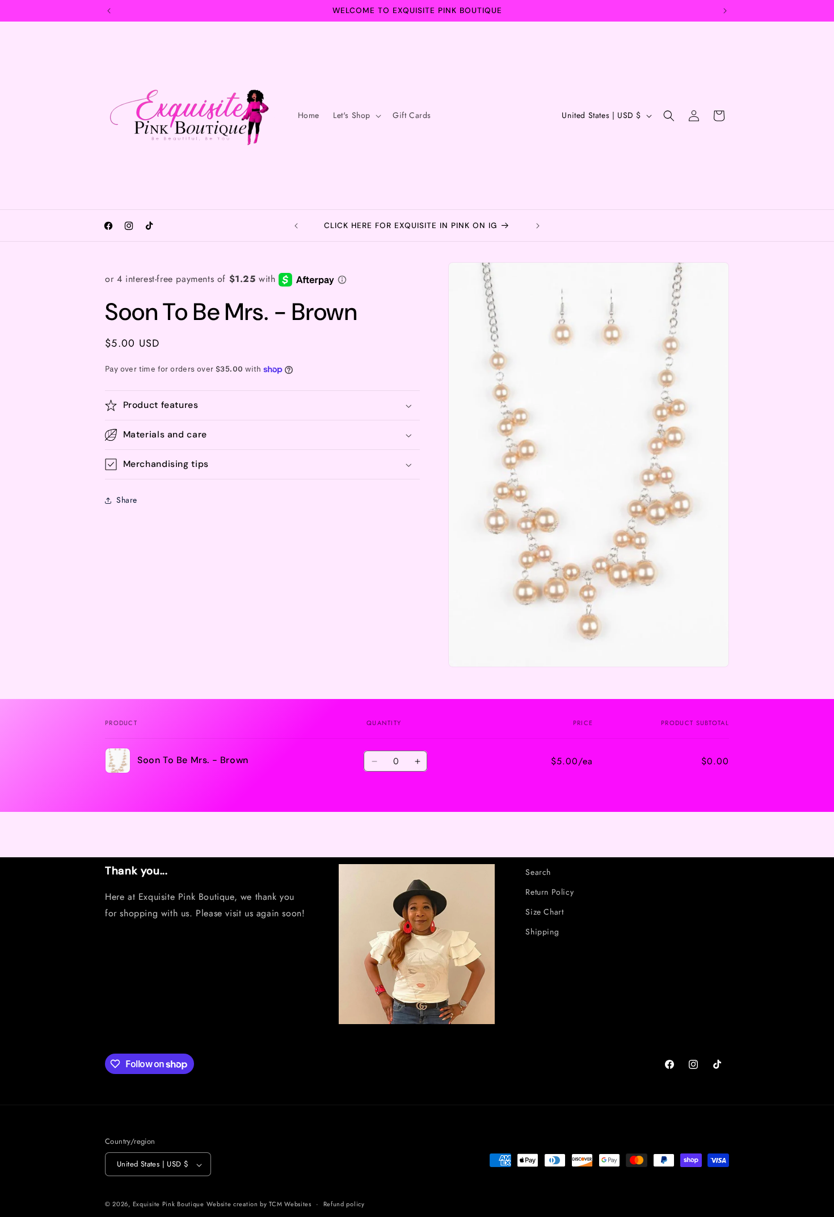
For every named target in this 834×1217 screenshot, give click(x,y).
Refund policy (344, 1203)
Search (538, 872)
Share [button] (126, 500)
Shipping (542, 932)
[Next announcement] (725, 11)
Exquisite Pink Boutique (168, 1204)
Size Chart (544, 911)
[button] (356, 115)
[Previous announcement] (108, 11)
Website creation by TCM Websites (259, 1204)
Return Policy (549, 892)
